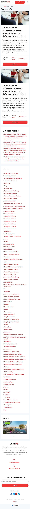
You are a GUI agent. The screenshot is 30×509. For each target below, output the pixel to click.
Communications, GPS (10, 201)
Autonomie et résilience (10, 181)
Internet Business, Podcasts (11, 296)
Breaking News (14, 58)
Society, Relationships (10, 379)
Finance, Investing (9, 244)
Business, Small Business (10, 198)
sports (5, 389)
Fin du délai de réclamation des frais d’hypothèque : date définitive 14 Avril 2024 (14, 32)
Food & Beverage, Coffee (11, 252)
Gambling (6, 257)
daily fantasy (7, 231)
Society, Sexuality (9, 384)
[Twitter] (14, 494)
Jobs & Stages (8, 301)
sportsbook (7, 392)
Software (6, 387)
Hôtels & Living (8, 282)
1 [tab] (14, 437)
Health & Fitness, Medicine (11, 272)
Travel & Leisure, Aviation (11, 400)
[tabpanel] (15, 427)
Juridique (6, 304)
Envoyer (15, 485)
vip (5, 410)
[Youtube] (16, 494)
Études (6, 241)
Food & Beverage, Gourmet (11, 254)
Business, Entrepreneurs (10, 193)
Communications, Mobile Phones (13, 203)
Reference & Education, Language (13, 362)
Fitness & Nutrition (9, 249)
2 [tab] (17, 437)
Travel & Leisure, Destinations (12, 402)
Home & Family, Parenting (11, 279)
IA (4, 289)
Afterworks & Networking (11, 173)
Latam (6, 309)
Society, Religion (8, 382)
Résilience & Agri (8, 372)
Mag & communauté (9, 317)
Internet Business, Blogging (11, 294)
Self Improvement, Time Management (14, 374)
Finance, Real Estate (9, 246)
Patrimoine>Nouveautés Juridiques (13, 334)
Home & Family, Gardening (11, 277)
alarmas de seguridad (10, 176)
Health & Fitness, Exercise (11, 264)
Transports (7, 397)
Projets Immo (7, 349)
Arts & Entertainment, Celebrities (13, 178)
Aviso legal (15, 501)
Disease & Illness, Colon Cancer (12, 236)
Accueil (4, 6)
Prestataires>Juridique (10, 346)
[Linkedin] (19, 494)
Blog (5, 186)
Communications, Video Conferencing (14, 206)
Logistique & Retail (9, 314)
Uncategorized (8, 405)
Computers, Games (9, 211)
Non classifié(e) (8, 329)
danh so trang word (9, 234)
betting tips (7, 183)
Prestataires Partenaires (10, 344)
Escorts (6, 239)
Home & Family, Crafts (10, 274)
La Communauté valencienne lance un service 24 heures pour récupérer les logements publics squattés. (14, 159)
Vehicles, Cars (8, 407)
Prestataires (7, 341)
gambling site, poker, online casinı (13, 259)
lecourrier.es (7, 312)
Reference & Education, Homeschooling (14, 359)
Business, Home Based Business (12, 196)
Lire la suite (15, 64)
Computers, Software (10, 214)
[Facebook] (11, 494)
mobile (6, 324)
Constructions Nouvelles (10, 229)
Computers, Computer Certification (13, 208)
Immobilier (7, 291)
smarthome (7, 377)
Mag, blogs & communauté (11, 319)
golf (5, 262)
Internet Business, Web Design (12, 299)
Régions (6, 367)
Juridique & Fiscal (8, 307)
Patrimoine (21, 58)
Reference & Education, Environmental (14, 357)
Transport (6, 395)
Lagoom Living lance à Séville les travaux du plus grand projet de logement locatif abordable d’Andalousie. (15, 144)
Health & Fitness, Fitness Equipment (13, 267)
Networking (7, 327)
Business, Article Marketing (11, 191)
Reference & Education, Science (12, 364)
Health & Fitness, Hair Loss (11, 269)
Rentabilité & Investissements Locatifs (14, 369)
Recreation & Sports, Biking (11, 351)
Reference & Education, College (13, 354)
